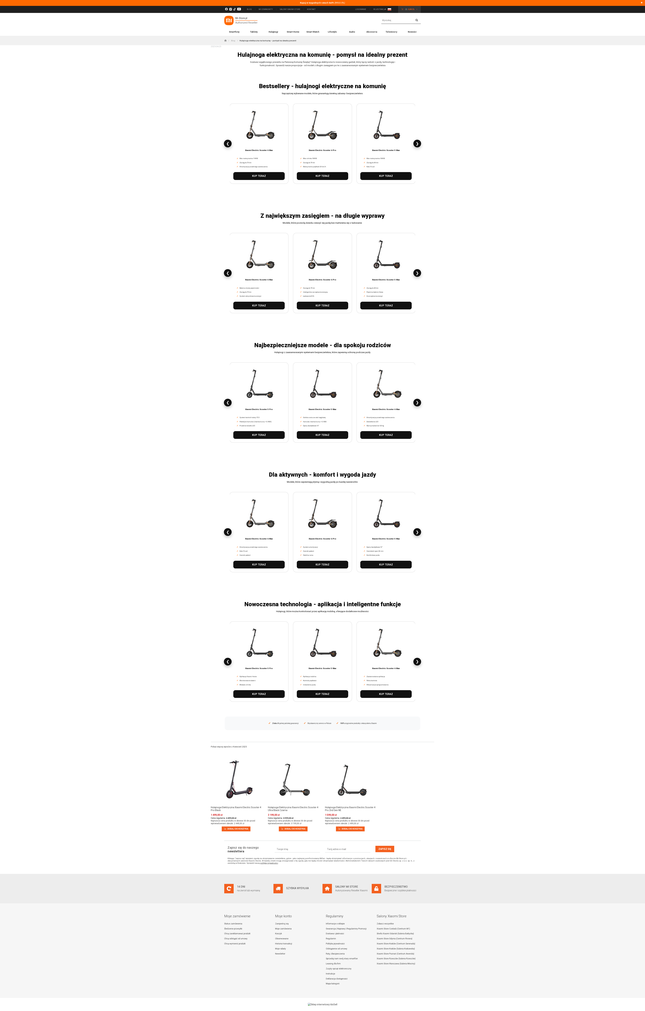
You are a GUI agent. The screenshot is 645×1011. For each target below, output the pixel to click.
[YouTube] (239, 9)
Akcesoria (371, 32)
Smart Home (293, 32)
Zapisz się (384, 849)
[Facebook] (226, 9)
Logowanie (361, 9)
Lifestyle (332, 32)
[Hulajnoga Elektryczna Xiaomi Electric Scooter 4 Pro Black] (237, 779)
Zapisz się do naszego (243, 849)
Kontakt (311, 9)
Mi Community (266, 9)
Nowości (412, 32)
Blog (249, 9)
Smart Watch (312, 32)
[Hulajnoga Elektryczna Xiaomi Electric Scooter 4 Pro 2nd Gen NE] (351, 779)
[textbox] (401, 20)
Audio (352, 32)
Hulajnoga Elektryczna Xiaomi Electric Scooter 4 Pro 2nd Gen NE (350, 809)
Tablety (253, 32)
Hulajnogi (273, 32)
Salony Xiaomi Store (290, 9)
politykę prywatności (269, 863)
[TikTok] (234, 9)
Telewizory (391, 32)
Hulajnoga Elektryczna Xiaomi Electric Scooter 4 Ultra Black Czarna (293, 809)
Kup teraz (259, 176)
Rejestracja (379, 9)
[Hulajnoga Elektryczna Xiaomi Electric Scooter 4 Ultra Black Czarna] (294, 779)
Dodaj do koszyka (237, 829)
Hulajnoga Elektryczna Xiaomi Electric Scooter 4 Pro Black (236, 809)
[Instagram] (230, 9)
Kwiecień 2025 (240, 746)
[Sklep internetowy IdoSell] (322, 1004)
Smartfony (234, 32)
